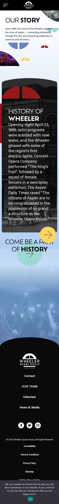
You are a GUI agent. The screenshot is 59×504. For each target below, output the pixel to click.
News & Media (29, 407)
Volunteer (29, 397)
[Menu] (5, 5)
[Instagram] (38, 425)
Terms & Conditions (29, 455)
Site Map (29, 472)
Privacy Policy (29, 463)
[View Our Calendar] (29, 253)
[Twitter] (29, 425)
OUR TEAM (29, 386)
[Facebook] (21, 425)
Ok (30, 499)
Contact (29, 376)
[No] (55, 492)
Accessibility (29, 446)
